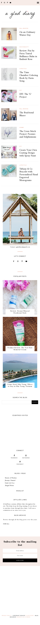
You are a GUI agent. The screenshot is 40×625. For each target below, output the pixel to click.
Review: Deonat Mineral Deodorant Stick (20, 312)
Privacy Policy (6, 615)
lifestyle (23, 68)
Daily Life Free (9, 483)
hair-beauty (24, 47)
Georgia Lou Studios (23, 617)
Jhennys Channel (10, 480)
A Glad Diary (29, 615)
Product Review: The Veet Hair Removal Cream (20, 348)
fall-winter (23, 28)
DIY (20, 90)
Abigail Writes (9, 485)
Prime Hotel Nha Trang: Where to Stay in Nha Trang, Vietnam (20, 385)
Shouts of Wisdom (10, 478)
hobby (21, 127)
